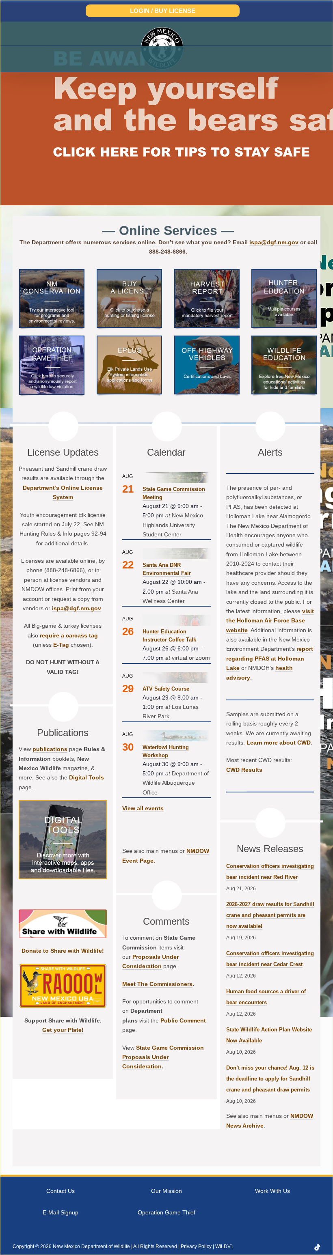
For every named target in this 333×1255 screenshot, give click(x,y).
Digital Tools (86, 777)
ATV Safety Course (166, 689)
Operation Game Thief (166, 1212)
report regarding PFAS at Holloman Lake (269, 658)
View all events (143, 808)
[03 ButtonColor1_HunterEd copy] (284, 272)
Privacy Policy (196, 1246)
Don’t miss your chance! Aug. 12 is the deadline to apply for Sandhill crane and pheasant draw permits (270, 1079)
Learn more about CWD (279, 742)
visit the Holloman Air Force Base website (270, 620)
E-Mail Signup (60, 1212)
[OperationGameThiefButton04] (52, 339)
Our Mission (166, 1191)
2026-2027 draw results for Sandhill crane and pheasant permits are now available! (270, 915)
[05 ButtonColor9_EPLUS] (129, 339)
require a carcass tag (69, 635)
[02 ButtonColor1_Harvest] (207, 272)
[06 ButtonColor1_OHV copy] (207, 339)
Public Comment (183, 1020)
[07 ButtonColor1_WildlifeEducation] (284, 339)
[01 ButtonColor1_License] (129, 272)
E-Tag (61, 644)
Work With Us (272, 1191)
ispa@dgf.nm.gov (273, 242)
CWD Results (244, 769)
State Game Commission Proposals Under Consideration (163, 1057)
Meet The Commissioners (157, 984)
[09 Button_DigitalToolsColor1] (62, 804)
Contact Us (60, 1191)
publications (49, 749)
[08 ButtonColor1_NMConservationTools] (52, 272)
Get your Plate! (63, 1030)
